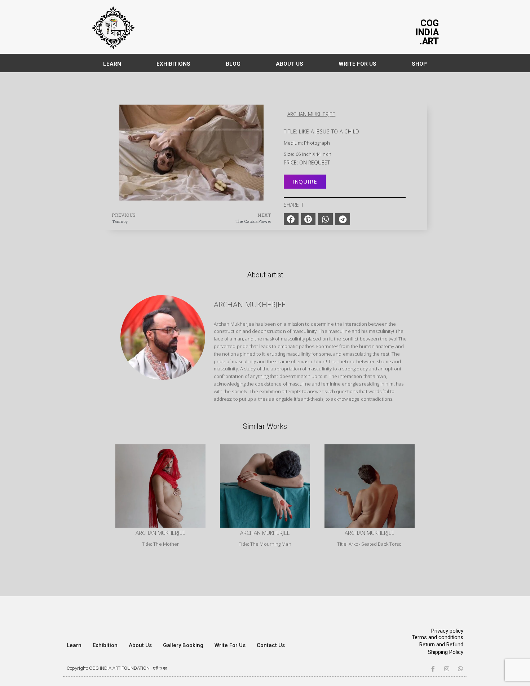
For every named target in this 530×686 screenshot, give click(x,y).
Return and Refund (441, 644)
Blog (233, 64)
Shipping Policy (445, 652)
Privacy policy (447, 631)
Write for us (357, 64)
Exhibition (105, 645)
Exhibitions (173, 64)
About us (289, 64)
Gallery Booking (183, 645)
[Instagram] (447, 669)
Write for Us (230, 645)
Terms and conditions (437, 637)
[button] (291, 219)
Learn (112, 64)
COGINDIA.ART (427, 32)
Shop (419, 64)
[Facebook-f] (433, 669)
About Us (140, 645)
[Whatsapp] (460, 669)
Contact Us (271, 645)
